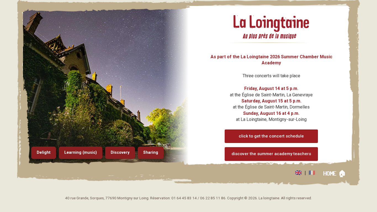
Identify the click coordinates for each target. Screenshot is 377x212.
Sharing (150, 152)
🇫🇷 (312, 172)
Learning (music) (80, 152)
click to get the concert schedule (271, 136)
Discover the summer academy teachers (271, 153)
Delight (44, 152)
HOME (334, 173)
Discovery (120, 152)
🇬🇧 (298, 172)
